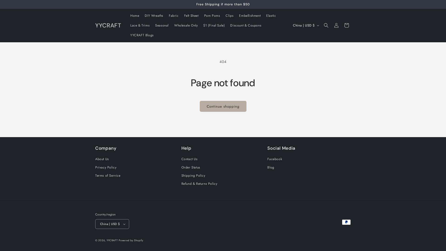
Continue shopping (223, 106)
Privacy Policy (105, 167)
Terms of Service (108, 175)
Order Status (190, 167)
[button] (326, 25)
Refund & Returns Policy (199, 183)
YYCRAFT (112, 240)
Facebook (274, 159)
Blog (270, 167)
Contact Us (189, 159)
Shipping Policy (193, 175)
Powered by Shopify (131, 240)
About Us (102, 159)
